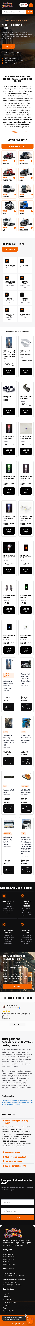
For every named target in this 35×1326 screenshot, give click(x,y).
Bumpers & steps (25, 300)
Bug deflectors (10, 265)
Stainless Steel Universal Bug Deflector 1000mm (7, 840)
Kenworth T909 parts (15, 1104)
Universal (25, 786)
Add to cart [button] (9, 371)
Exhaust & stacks (25, 283)
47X (5, 732)
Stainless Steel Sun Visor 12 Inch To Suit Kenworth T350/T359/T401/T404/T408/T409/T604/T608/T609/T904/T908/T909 (26, 845)
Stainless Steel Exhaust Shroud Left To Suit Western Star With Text (8, 686)
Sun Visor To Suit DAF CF (8, 791)
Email (3, 1207)
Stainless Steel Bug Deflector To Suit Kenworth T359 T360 (26, 739)
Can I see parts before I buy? (15, 1166)
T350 (23, 833)
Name (3, 1198)
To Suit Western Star (7, 675)
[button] (31, 5)
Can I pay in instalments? (14, 1161)
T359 (23, 732)
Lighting (10, 299)
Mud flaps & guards (10, 315)
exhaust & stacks (24, 1102)
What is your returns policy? (15, 1157)
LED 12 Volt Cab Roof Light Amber (26, 791)
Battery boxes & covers (10, 283)
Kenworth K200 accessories (10, 1100)
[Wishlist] (12, 661)
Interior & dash (25, 314)
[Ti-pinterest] (23, 1324)
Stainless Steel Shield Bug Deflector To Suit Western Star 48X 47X (8, 740)
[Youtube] (19, 1324)
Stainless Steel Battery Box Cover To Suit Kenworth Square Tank (26, 678)
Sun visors (25, 265)
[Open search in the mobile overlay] (17, 12)
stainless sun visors (12, 1102)
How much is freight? (13, 1152)
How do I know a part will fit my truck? (16, 1121)
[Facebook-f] (12, 1324)
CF (5, 786)
